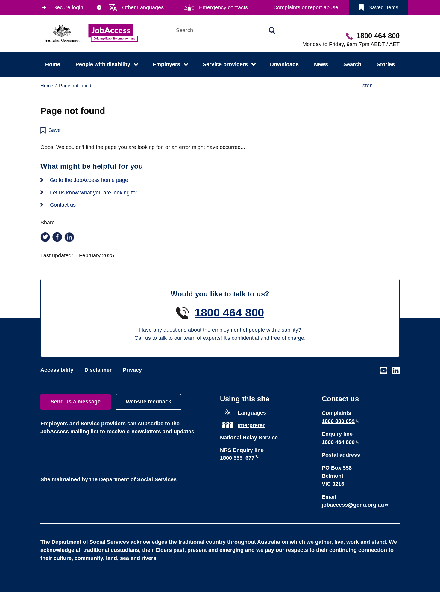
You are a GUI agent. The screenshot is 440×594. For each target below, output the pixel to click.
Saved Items (383, 7)
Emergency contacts (223, 7)
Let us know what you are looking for (93, 193)
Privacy (132, 370)
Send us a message (76, 402)
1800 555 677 (237, 458)
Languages (252, 413)
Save (54, 130)
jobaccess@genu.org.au (353, 505)
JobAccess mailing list (69, 432)
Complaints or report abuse (305, 7)
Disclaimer (98, 370)
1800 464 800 (378, 36)
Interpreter (251, 425)
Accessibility (56, 370)
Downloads (284, 64)
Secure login (68, 7)
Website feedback (148, 402)
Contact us (63, 205)
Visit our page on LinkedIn (396, 370)
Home (52, 64)
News (321, 64)
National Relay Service (249, 438)
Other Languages (143, 7)
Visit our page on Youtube (383, 370)
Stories (386, 64)
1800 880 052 (338, 421)
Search (352, 64)
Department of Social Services (138, 479)
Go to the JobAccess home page (89, 180)
